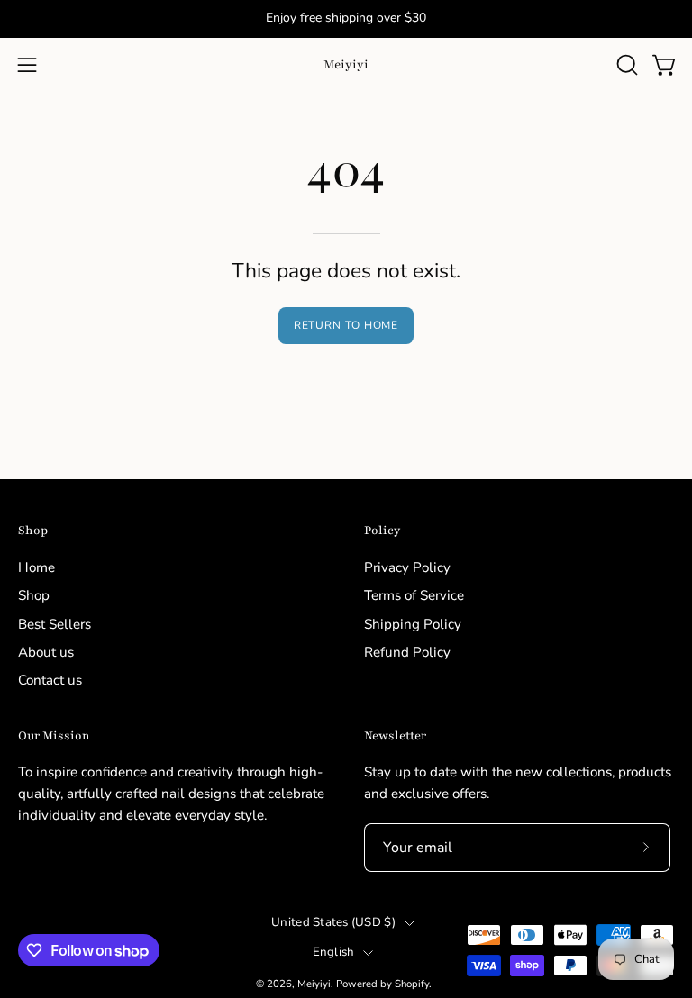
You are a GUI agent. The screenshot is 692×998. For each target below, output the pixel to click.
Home (36, 567)
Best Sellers (54, 623)
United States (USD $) (333, 922)
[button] (625, 64)
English (334, 952)
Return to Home (346, 325)
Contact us (50, 680)
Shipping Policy (412, 623)
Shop (33, 530)
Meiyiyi (346, 64)
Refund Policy (407, 652)
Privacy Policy (407, 567)
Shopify (412, 983)
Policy (382, 530)
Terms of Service (414, 595)
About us (46, 652)
